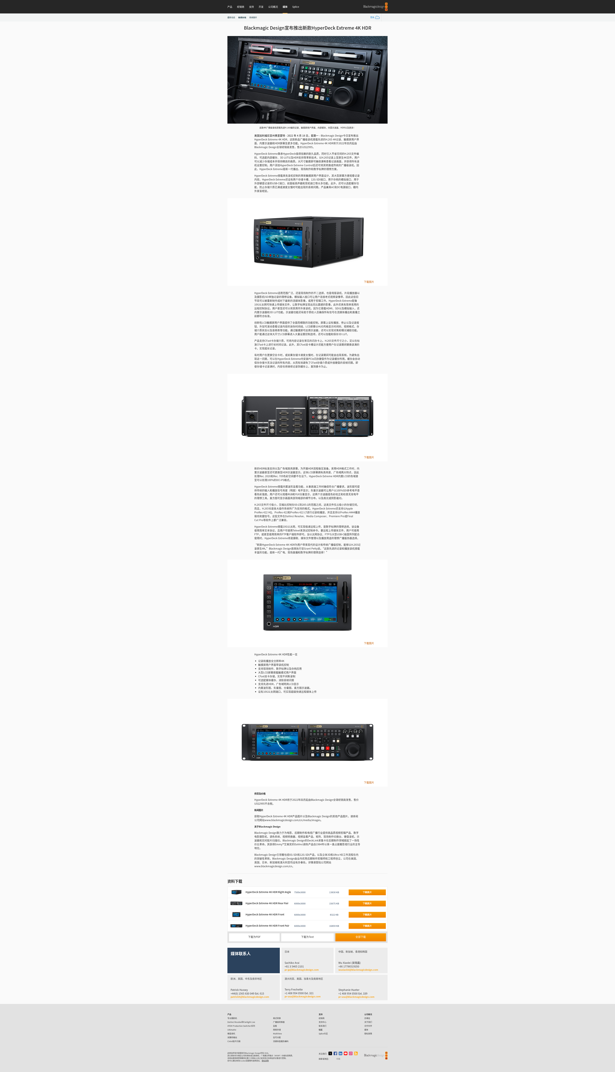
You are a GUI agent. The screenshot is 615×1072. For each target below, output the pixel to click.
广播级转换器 (279, 1022)
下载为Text (307, 937)
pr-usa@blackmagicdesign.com (303, 996)
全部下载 (361, 937)
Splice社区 (323, 1033)
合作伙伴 (368, 1025)
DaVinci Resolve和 (241, 1022)
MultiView (277, 1033)
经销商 (240, 6)
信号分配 (277, 1037)
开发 (261, 6)
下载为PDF (254, 937)
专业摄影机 (232, 1018)
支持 (251, 6)
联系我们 (322, 1025)
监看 (275, 1025)
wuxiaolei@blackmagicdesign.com (358, 970)
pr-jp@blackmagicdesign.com (302, 970)
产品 (229, 6)
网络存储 (277, 1029)
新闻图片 (253, 17)
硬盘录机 (231, 1033)
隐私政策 (368, 1033)
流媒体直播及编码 (280, 1041)
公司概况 (273, 6)
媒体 (285, 6)
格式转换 (277, 1018)
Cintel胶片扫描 (233, 1041)
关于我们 (368, 1022)
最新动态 (231, 17)
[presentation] (231, 80)
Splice (295, 6)
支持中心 (322, 1022)
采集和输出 (232, 1037)
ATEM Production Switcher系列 (241, 1025)
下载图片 (369, 282)
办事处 (367, 1018)
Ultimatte (231, 1029)
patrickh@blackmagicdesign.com (250, 997)
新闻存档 (242, 17)
